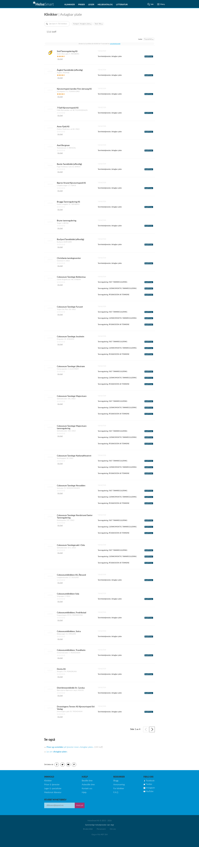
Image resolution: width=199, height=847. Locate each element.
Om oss (113, 829)
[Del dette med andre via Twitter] (62, 764)
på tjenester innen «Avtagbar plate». (70, 747)
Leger (91, 5)
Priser (81, 5)
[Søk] (150, 4)
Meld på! (79, 805)
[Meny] (161, 4)
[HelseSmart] (44, 4)
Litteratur (122, 5)
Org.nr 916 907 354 (100, 834)
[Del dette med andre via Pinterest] (74, 764)
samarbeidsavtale (115, 43)
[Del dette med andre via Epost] (68, 764)
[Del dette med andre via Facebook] (57, 764)
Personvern (101, 829)
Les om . (57, 752)
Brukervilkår (88, 829)
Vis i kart (60, 59)
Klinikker (69, 5)
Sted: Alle (98, 24)
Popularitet (148, 39)
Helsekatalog (105, 5)
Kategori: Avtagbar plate (81, 24)
